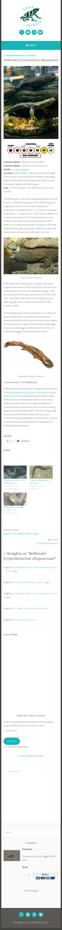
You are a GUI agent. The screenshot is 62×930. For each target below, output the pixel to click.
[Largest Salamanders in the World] (41, 472)
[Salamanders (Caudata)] (15, 499)
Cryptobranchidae (20, 169)
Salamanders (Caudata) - (24, 619)
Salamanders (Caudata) (14, 507)
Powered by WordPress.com (30, 922)
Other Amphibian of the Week (20, 55)
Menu (33, 45)
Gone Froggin (31, 890)
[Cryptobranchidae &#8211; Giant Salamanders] (15, 472)
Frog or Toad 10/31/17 (47, 541)
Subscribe (11, 741)
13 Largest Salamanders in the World (30, 608)
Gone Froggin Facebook (31, 756)
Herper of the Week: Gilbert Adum (21, 532)
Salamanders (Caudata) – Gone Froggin (31, 582)
